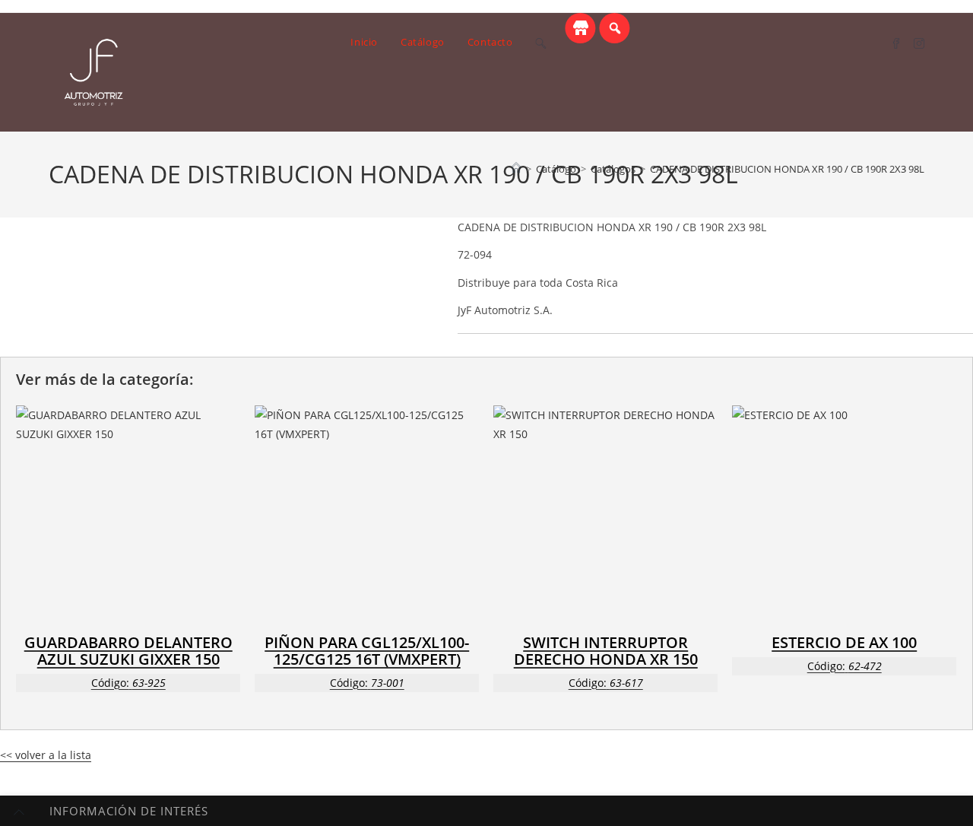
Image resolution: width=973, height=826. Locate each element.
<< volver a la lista (45, 755)
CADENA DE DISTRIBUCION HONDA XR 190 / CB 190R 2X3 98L (787, 169)
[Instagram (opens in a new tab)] (919, 43)
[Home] (516, 169)
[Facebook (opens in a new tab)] (896, 43)
